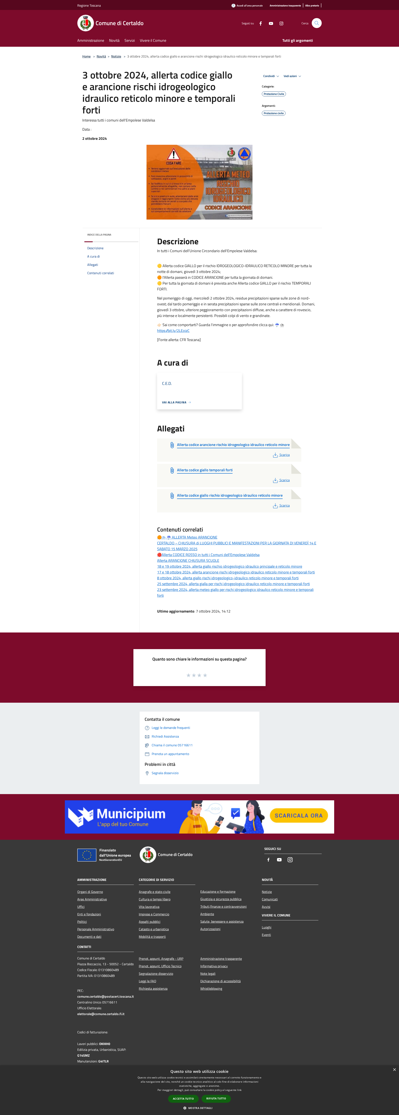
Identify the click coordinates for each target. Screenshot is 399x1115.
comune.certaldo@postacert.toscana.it (105, 996)
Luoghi (266, 927)
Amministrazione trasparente (221, 958)
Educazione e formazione (217, 891)
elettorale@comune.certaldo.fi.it (100, 1013)
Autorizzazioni (210, 928)
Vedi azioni (290, 76)
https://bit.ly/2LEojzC (173, 330)
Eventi (266, 934)
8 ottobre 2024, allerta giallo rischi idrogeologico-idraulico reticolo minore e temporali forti (228, 578)
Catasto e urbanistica (154, 929)
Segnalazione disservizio (156, 973)
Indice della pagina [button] (99, 235)
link (239, 1090)
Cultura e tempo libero (154, 899)
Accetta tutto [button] (183, 1098)
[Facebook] (259, 23)
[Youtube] (269, 23)
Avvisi (266, 906)
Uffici (81, 906)
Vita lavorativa (149, 906)
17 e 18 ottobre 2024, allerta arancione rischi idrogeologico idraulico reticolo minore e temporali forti (236, 572)
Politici (82, 921)
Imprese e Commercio (154, 914)
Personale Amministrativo (95, 929)
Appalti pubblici (149, 921)
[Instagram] (280, 23)
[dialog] (199, 1090)
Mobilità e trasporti (152, 936)
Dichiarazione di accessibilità (220, 981)
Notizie (116, 56)
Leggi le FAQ (147, 981)
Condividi (269, 76)
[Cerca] (317, 23)
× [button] (394, 1069)
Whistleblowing (211, 988)
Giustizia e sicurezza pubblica (220, 898)
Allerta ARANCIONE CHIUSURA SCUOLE (188, 560)
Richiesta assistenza (153, 988)
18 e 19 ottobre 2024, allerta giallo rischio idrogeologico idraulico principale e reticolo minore (229, 566)
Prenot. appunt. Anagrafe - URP (161, 958)
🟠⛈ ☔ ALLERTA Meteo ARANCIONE (187, 537)
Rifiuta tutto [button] (216, 1098)
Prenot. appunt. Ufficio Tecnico (160, 966)
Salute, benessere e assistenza (222, 921)
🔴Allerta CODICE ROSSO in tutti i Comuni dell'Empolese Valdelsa (208, 555)
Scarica (284, 454)
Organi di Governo (90, 891)
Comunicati (270, 899)
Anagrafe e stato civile (154, 891)
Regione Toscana (89, 5)
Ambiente (207, 913)
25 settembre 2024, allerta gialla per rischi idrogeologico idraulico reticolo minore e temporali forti (233, 584)
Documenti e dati (89, 936)
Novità (101, 56)
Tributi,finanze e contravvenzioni (223, 906)
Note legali (208, 973)
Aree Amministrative (92, 899)
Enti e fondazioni (89, 914)
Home (86, 56)
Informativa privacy (214, 966)
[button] (199, 1108)
